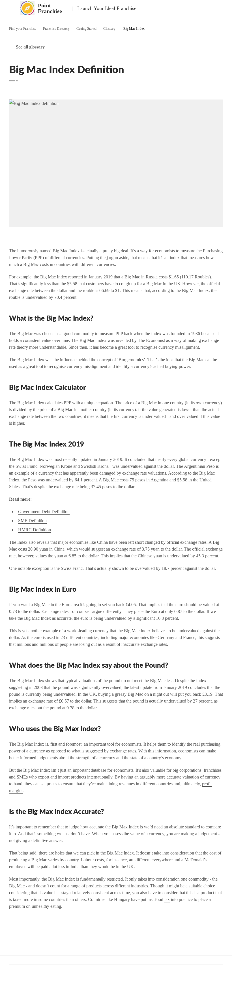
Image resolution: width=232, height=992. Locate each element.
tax (167, 899)
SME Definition (32, 520)
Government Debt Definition (44, 511)
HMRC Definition (34, 529)
